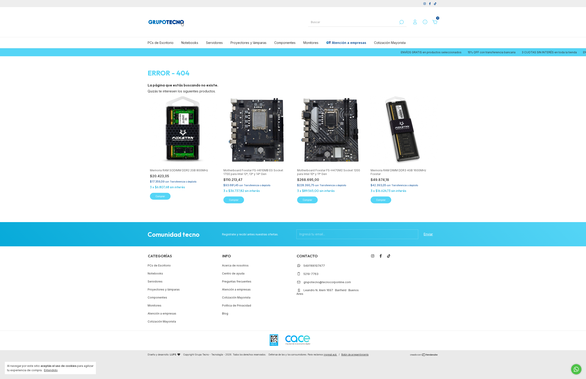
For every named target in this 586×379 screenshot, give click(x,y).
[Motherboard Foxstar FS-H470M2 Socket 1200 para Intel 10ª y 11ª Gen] (330, 130)
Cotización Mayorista (390, 43)
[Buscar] (401, 22)
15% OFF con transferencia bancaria (468, 52)
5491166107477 (314, 265)
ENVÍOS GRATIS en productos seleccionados (408, 52)
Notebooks (189, 43)
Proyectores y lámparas (248, 43)
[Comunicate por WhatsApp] (576, 369)
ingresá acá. (330, 354)
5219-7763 (310, 274)
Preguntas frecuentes (236, 281)
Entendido (51, 370)
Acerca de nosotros (235, 265)
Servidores (214, 43)
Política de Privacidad (236, 305)
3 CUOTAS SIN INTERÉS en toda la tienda (526, 52)
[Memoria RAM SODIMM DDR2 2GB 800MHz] (183, 130)
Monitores (310, 43)
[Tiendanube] (424, 355)
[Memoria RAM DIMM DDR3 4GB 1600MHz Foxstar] (403, 130)
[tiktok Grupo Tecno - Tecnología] (435, 3)
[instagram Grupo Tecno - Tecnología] (425, 3)
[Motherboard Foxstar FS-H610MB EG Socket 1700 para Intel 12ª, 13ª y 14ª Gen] (256, 130)
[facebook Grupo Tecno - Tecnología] (430, 3)
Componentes (285, 43)
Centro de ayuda (233, 273)
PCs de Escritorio (161, 43)
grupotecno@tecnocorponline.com (327, 282)
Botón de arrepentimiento (355, 354)
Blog (225, 313)
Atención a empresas (349, 43)
